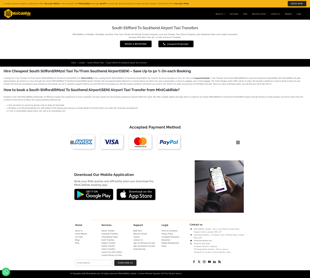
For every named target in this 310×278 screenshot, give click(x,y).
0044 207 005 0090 (56, 105)
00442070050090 (202, 78)
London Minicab (145, 273)
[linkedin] (214, 261)
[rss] (219, 261)
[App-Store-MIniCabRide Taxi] (136, 189)
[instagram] (204, 261)
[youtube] (209, 261)
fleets (284, 81)
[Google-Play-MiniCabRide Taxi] (93, 189)
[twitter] (199, 261)
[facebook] (194, 261)
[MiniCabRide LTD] (17, 10)
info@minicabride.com (30, 108)
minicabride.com (58, 111)
